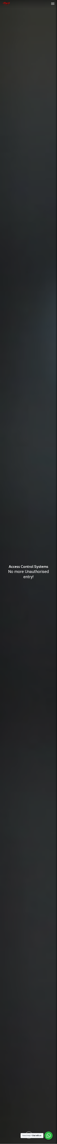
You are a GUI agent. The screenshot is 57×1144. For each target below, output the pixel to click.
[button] (52, 3)
